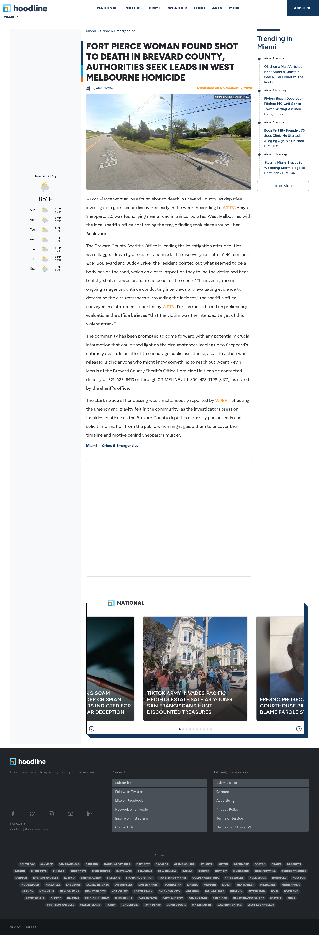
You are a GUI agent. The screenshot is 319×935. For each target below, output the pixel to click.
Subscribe (303, 8)
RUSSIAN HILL (124, 898)
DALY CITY (143, 864)
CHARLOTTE (39, 871)
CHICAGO (59, 871)
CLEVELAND (124, 871)
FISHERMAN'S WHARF (173, 878)
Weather (177, 8)
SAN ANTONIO (198, 898)
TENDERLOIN (129, 905)
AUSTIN (223, 864)
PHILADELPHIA (214, 891)
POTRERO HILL (35, 898)
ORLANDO (192, 891)
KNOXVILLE (53, 885)
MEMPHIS (210, 885)
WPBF (221, 401)
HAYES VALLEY (234, 878)
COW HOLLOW (167, 871)
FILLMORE (113, 878)
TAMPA (110, 905)
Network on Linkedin (131, 809)
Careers (222, 792)
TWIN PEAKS (152, 905)
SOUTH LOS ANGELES (60, 905)
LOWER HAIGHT (148, 885)
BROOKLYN (294, 864)
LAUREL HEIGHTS (97, 885)
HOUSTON (299, 878)
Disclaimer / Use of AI (233, 827)
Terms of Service (229, 818)
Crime (155, 8)
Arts (217, 8)
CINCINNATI (78, 871)
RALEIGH (73, 898)
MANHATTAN (173, 885)
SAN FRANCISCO (69, 864)
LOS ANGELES (123, 885)
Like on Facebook (129, 801)
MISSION (27, 891)
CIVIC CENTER (101, 871)
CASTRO (20, 871)
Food (199, 8)
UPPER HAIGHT (202, 905)
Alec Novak (102, 88)
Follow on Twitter (129, 792)
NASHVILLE (46, 891)
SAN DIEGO (220, 898)
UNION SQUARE (176, 905)
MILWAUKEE (268, 885)
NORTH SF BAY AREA (117, 864)
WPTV (229, 208)
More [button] (235, 8)
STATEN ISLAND (90, 905)
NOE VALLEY (120, 891)
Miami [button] (9, 17)
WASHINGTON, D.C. (230, 905)
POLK (274, 891)
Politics (133, 8)
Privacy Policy (227, 809)
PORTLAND (291, 891)
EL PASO (69, 878)
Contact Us (124, 827)
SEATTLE (276, 898)
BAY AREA (162, 864)
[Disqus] (169, 517)
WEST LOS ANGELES (261, 905)
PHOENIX (236, 891)
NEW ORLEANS (69, 891)
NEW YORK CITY (95, 891)
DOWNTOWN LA (265, 871)
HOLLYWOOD (258, 878)
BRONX (276, 864)
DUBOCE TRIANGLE (293, 871)
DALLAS (187, 871)
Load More (283, 186)
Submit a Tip (226, 783)
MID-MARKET (245, 885)
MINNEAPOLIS (291, 885)
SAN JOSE (46, 864)
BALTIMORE (241, 864)
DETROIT (221, 871)
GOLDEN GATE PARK (205, 878)
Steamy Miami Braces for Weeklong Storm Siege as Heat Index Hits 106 (284, 167)
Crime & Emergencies (117, 31)
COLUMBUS (145, 871)
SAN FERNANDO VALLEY (248, 898)
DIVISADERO (241, 871)
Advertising (225, 801)
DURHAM (21, 878)
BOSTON (260, 864)
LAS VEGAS (73, 885)
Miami (91, 31)
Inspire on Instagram (131, 818)
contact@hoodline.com (29, 829)
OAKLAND (92, 864)
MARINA (192, 885)
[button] (92, 729)
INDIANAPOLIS (30, 885)
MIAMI (226, 885)
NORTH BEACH (143, 891)
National (107, 8)
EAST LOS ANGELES (45, 878)
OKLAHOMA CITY (169, 891)
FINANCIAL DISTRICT (139, 878)
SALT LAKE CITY (173, 898)
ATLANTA (206, 864)
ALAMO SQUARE (184, 864)
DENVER (203, 871)
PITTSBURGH (256, 891)
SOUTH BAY (27, 864)
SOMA (291, 898)
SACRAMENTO (148, 898)
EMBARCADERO (91, 878)
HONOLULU (279, 878)
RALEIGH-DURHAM (97, 898)
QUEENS (56, 898)
